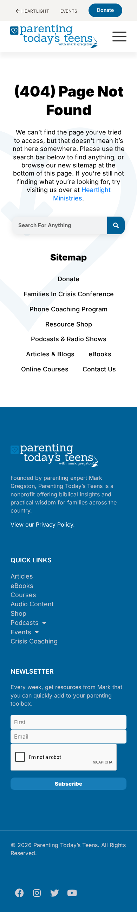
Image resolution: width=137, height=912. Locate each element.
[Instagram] (37, 892)
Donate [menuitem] (68, 279)
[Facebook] (19, 892)
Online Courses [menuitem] (44, 369)
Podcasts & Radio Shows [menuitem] (68, 339)
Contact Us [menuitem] (99, 369)
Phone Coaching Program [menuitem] (68, 309)
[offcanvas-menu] (119, 37)
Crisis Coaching (34, 641)
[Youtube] (72, 892)
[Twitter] (54, 892)
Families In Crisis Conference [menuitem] (69, 294)
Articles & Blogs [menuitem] (50, 354)
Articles (22, 576)
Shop (18, 613)
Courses (23, 595)
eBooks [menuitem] (100, 354)
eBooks (22, 585)
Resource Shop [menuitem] (68, 324)
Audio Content (32, 604)
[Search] (116, 225)
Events (21, 632)
